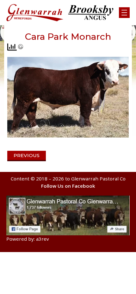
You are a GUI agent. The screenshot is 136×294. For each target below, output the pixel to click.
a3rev (42, 239)
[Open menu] (124, 12)
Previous (27, 155)
